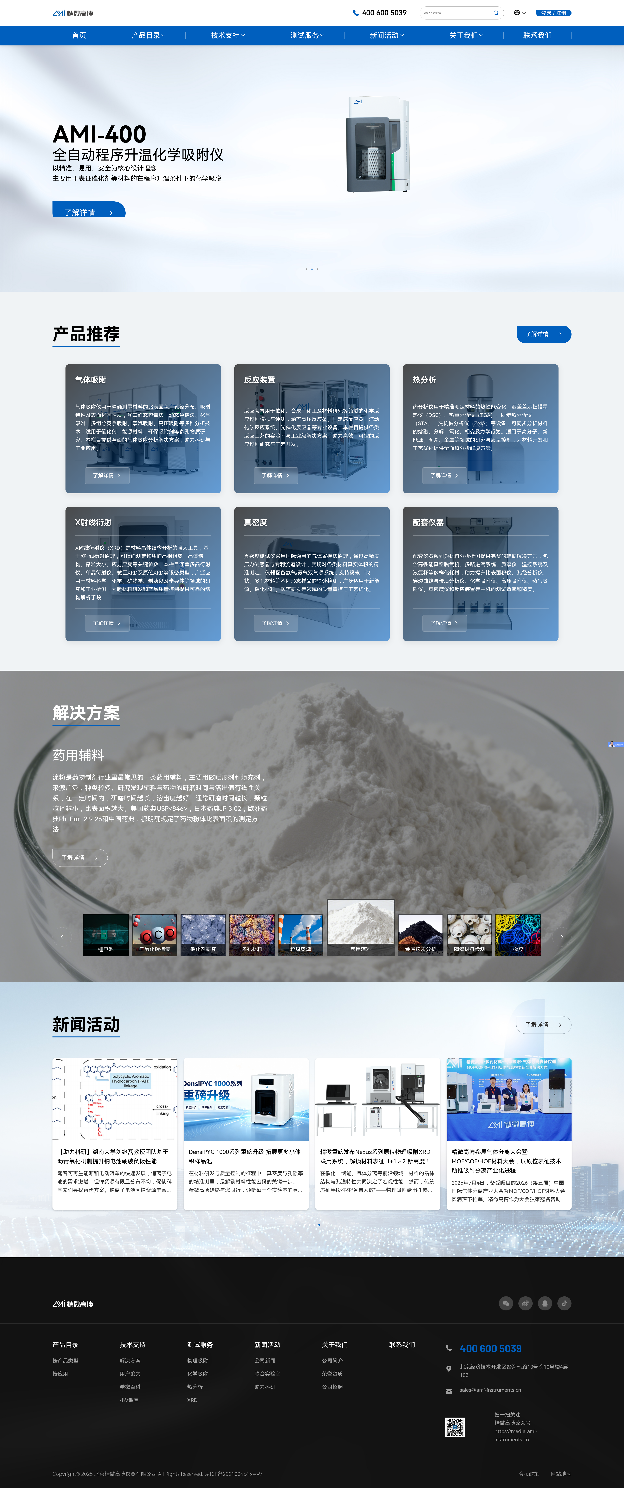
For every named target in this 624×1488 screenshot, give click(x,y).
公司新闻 (264, 1361)
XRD (192, 1400)
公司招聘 (332, 1387)
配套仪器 (428, 522)
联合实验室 (267, 1374)
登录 (546, 13)
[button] (306, 269)
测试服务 (200, 1345)
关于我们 (335, 1345)
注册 (561, 13)
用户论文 (130, 1374)
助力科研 (264, 1387)
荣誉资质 (332, 1374)
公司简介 (332, 1361)
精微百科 (130, 1387)
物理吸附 (197, 1361)
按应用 (60, 1374)
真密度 (255, 522)
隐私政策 (528, 1474)
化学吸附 (197, 1374)
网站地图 (561, 1474)
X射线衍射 (93, 522)
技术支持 (133, 1345)
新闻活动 (267, 1345)
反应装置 (259, 380)
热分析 (424, 380)
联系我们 (402, 1345)
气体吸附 (90, 380)
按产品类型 (65, 1361)
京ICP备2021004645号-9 (233, 1474)
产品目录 (65, 1345)
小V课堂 (129, 1400)
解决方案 (130, 1361)
